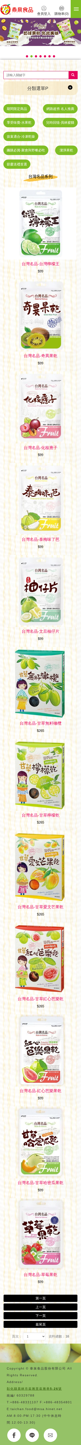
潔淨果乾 (66, 150)
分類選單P (37, 88)
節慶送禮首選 (17, 164)
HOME (17, 9)
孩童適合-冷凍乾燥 (21, 136)
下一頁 (41, 1315)
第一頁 (41, 1298)
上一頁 (41, 1307)
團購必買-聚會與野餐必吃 (26, 150)
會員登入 (44, 14)
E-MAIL (50, 1435)
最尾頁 (41, 1324)
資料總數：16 (59, 1336)
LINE (32, 1435)
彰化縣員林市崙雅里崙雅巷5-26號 (34, 1388)
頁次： (17, 1336)
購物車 (61, 14)
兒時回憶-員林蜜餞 (60, 122)
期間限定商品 (17, 109)
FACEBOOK (14, 1435)
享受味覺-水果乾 (19, 122)
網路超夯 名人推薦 (60, 109)
